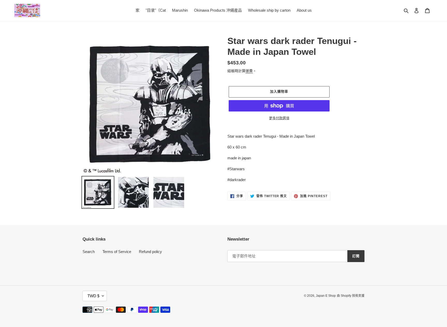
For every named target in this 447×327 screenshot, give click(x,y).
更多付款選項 (279, 118)
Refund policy (150, 251)
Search (89, 251)
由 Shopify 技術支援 (350, 296)
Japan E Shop (326, 296)
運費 (249, 71)
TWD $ (93, 296)
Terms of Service (116, 251)
